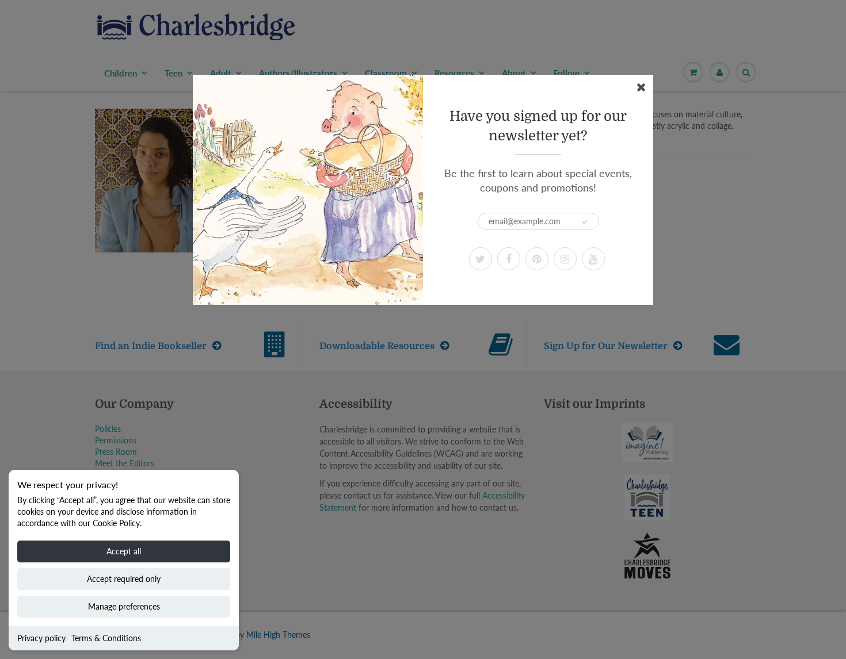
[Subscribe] (585, 222)
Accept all (123, 551)
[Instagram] (565, 258)
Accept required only (124, 579)
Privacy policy (41, 638)
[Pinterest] (536, 258)
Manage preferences (124, 606)
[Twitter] (480, 258)
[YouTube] (593, 258)
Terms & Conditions (106, 638)
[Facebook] (508, 258)
